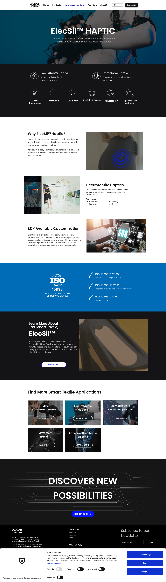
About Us (72, 533)
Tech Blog (73, 535)
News (71, 538)
